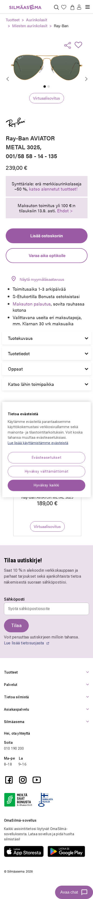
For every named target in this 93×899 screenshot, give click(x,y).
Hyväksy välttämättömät (46, 471)
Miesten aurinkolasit (29, 25)
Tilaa (16, 625)
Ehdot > (65, 210)
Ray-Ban (61, 25)
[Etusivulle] (25, 4)
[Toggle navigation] (87, 5)
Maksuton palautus (32, 304)
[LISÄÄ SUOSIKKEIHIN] (80, 44)
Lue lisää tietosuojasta (24, 643)
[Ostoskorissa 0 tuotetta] (71, 7)
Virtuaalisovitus (46, 98)
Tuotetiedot (19, 353)
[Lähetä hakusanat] (56, 7)
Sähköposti (14, 599)
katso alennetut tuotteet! (53, 189)
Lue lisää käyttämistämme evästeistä (38, 443)
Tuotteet (13, 19)
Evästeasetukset (47, 457)
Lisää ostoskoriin (46, 236)
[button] (79, 7)
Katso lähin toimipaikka (31, 384)
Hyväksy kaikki (46, 485)
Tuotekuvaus (20, 338)
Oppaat (15, 369)
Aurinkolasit (36, 19)
